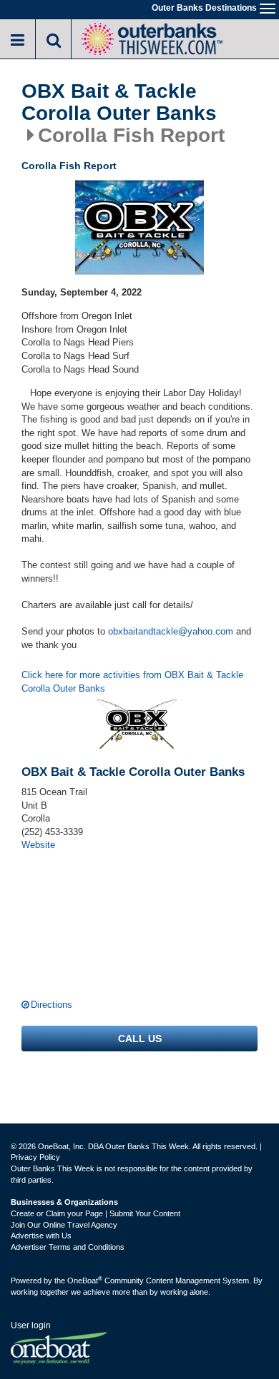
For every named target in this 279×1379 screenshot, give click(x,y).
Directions (51, 1004)
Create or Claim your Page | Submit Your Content (95, 1213)
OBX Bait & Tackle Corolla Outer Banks (119, 102)
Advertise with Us (41, 1235)
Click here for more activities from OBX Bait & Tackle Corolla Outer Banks (132, 682)
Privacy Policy (35, 1157)
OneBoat (84, 1280)
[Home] (151, 37)
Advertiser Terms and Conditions (67, 1247)
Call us (140, 1038)
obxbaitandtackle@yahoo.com (170, 631)
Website (38, 844)
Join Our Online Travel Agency (64, 1225)
